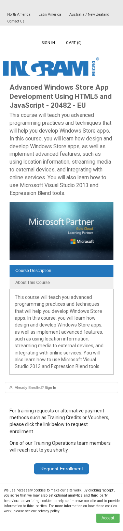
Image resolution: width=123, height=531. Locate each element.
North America (19, 14)
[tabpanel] (61, 334)
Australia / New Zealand (89, 14)
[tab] (61, 271)
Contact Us (16, 21)
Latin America (50, 14)
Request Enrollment (61, 468)
